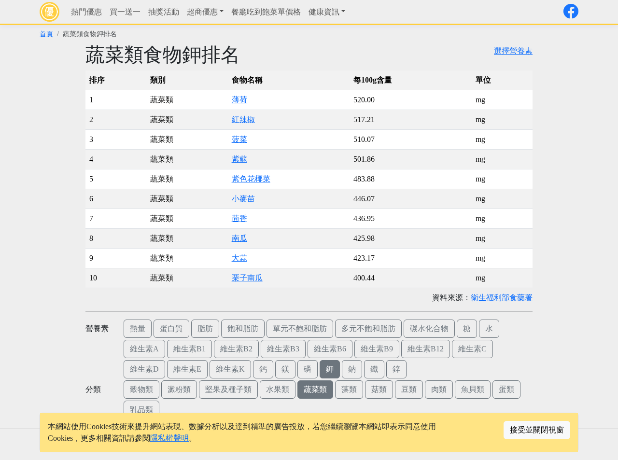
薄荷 (239, 100)
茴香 (239, 218)
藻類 (349, 389)
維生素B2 (236, 349)
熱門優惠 (86, 12)
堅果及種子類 (228, 389)
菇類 (379, 389)
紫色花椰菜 (251, 179)
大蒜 (239, 258)
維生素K (230, 369)
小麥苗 (243, 199)
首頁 (46, 34)
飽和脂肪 (242, 328)
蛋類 (506, 389)
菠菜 (239, 139)
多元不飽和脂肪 (368, 328)
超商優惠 (202, 12)
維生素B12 (425, 349)
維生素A (144, 349)
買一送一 (125, 12)
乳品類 (141, 409)
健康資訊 (324, 12)
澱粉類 (179, 389)
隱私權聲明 (169, 438)
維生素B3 (283, 349)
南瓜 (239, 238)
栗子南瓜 (247, 278)
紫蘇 (239, 159)
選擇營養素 (513, 51)
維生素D (144, 369)
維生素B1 (189, 349)
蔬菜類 (315, 389)
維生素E (187, 369)
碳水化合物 (429, 328)
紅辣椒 (243, 119)
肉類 (439, 389)
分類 (93, 389)
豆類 (409, 389)
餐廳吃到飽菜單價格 (266, 12)
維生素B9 (377, 349)
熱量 (137, 328)
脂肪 (205, 328)
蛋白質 (171, 328)
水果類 (277, 389)
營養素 (97, 328)
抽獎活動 (163, 12)
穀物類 (141, 389)
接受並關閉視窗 (537, 430)
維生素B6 (330, 349)
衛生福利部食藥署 (502, 297)
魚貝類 (472, 389)
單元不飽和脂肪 (300, 328)
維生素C (472, 349)
